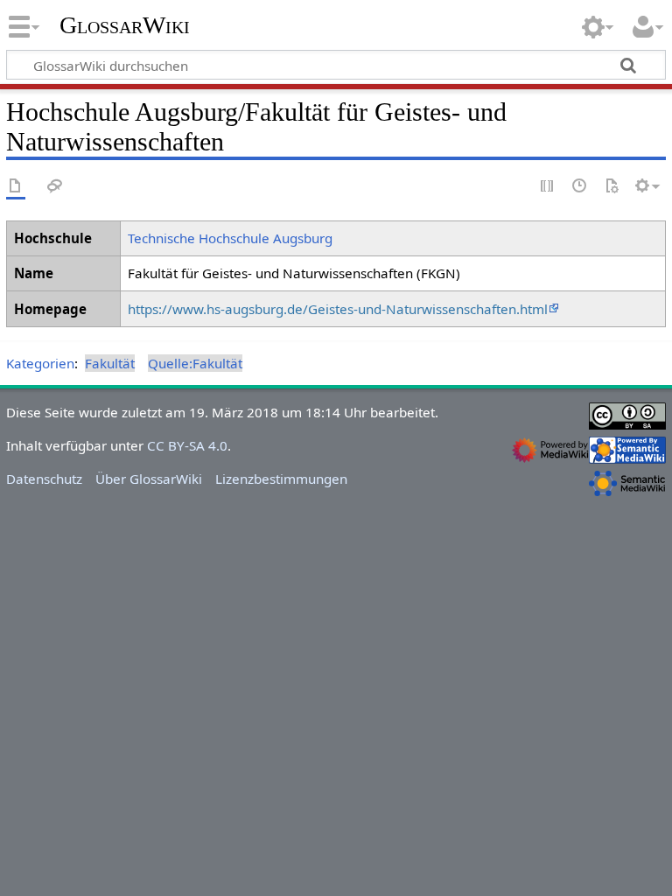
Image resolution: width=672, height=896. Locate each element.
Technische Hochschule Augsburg (230, 238)
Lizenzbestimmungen (281, 478)
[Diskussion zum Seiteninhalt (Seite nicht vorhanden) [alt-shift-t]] (55, 187)
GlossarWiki (125, 25)
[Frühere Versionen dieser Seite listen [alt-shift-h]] (580, 187)
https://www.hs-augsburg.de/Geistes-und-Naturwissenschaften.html (338, 309)
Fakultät (110, 363)
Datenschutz (44, 478)
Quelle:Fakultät (195, 363)
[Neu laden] (611, 187)
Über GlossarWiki (148, 478)
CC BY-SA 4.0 (187, 445)
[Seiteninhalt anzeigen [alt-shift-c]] (15, 187)
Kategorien (40, 363)
